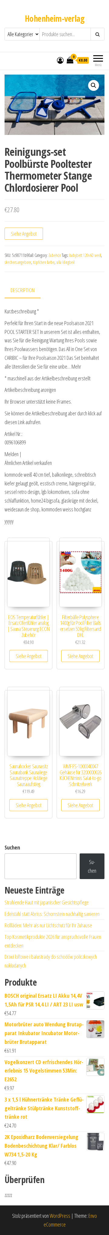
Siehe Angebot (24, 233)
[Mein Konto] (60, 60)
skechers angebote (18, 262)
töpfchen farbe (43, 262)
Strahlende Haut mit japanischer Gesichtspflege (47, 902)
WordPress (60, 1215)
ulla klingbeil (65, 262)
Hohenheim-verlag (54, 18)
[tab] (27, 290)
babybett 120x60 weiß (85, 255)
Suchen (12, 847)
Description (23, 290)
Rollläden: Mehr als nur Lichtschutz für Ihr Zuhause (48, 925)
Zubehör (54, 255)
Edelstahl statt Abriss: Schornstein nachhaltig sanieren (52, 913)
